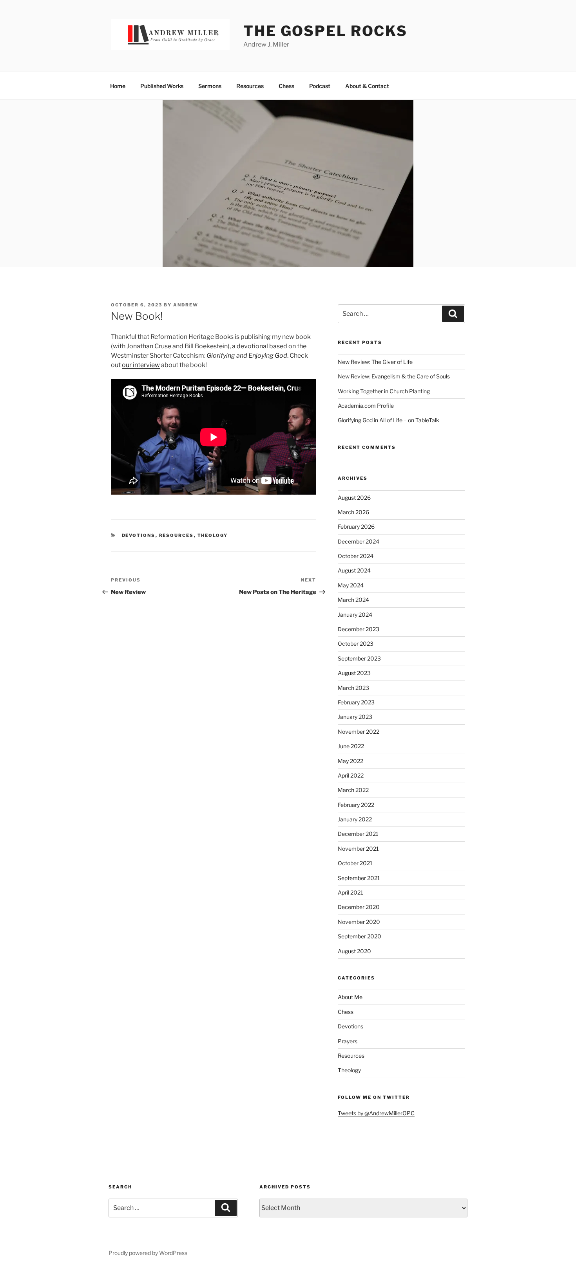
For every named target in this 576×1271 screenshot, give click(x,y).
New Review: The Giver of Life (375, 361)
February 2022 (356, 804)
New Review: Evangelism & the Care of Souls (394, 376)
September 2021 (359, 878)
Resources (250, 86)
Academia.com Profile (366, 405)
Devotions (139, 535)
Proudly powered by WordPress (148, 1252)
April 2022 (351, 775)
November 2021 (358, 848)
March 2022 (353, 790)
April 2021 (350, 892)
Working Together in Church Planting (384, 391)
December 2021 (358, 833)
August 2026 (354, 497)
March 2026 (353, 512)
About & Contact (367, 86)
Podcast (319, 86)
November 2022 (358, 731)
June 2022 (351, 746)
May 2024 (351, 585)
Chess (286, 86)
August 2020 (354, 951)
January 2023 (355, 716)
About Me (350, 997)
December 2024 (358, 541)
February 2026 (356, 526)
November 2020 (359, 921)
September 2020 (359, 936)
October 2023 (355, 643)
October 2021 (355, 863)
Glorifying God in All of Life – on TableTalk (388, 420)
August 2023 (354, 673)
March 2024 (353, 599)
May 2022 (350, 761)
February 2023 (356, 702)
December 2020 (359, 907)
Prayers (347, 1041)
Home (117, 86)
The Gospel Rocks (325, 31)
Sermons (209, 86)
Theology (212, 535)
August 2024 (354, 570)
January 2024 (355, 614)
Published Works (161, 86)
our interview (141, 365)
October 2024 (355, 556)
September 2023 (359, 658)
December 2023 (358, 629)
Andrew (185, 305)
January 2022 (355, 819)
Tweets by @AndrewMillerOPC (376, 1113)
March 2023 (353, 687)
